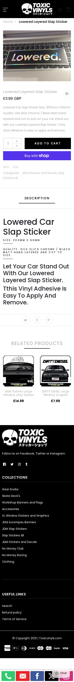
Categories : (11, 173)
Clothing (8, 562)
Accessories (10, 509)
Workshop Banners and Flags (22, 502)
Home (8, 21)
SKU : (7, 167)
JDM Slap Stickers (14, 529)
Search (7, 606)
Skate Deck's (11, 496)
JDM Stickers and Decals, (40, 173)
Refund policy (12, 612)
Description (37, 198)
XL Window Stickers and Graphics (25, 516)
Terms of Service (14, 619)
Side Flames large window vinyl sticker (18, 393)
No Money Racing (14, 555)
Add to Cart (48, 143)
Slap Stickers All (13, 535)
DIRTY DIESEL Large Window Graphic (55, 393)
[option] (18, 383)
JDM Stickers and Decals (19, 542)
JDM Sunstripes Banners (19, 522)
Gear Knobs (10, 489)
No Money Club (13, 548)
